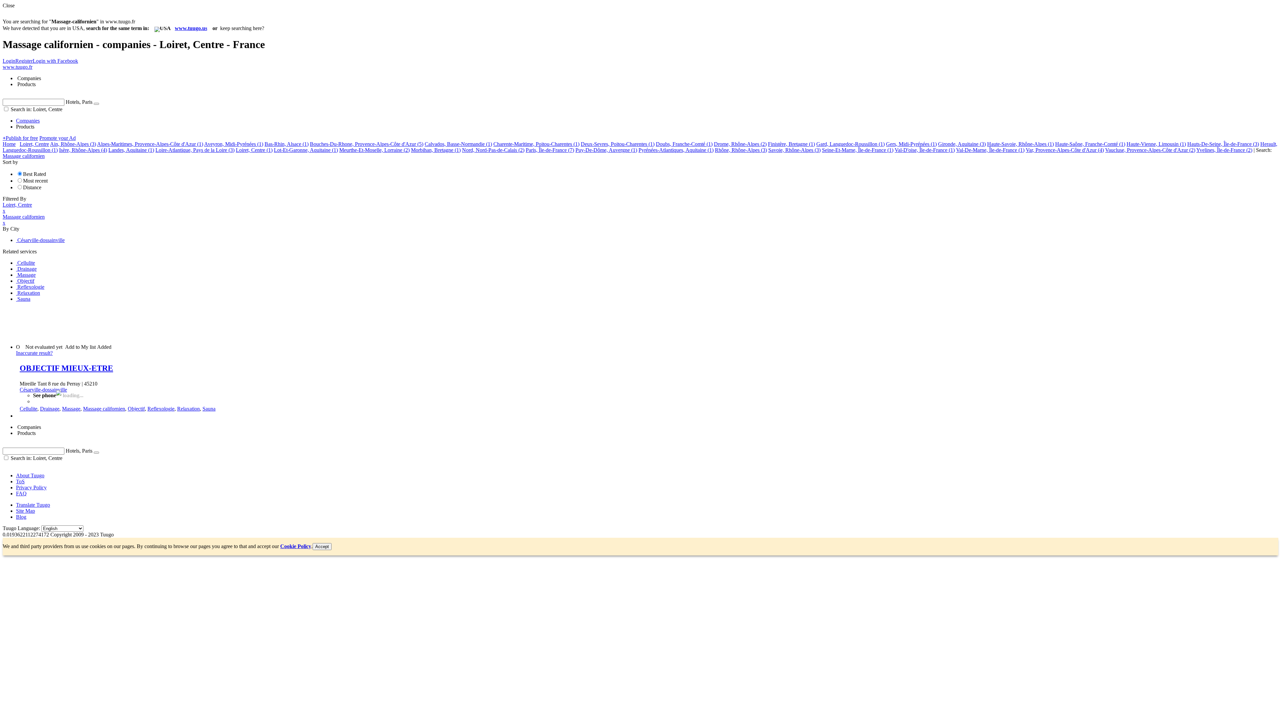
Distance (32, 187)
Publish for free (20, 138)
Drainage (49, 409)
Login (9, 61)
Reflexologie (160, 409)
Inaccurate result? (34, 353)
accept (322, 546)
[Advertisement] (124, 322)
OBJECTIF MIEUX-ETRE (66, 368)
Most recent (35, 181)
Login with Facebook (55, 61)
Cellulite (28, 409)
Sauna (209, 409)
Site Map (25, 511)
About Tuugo (30, 475)
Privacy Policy (31, 487)
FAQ (21, 493)
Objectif (136, 409)
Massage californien (104, 409)
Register (24, 61)
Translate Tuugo (33, 505)
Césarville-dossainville (43, 390)
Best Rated (34, 174)
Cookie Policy (295, 546)
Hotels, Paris (79, 102)
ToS (20, 481)
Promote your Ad (57, 138)
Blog (21, 517)
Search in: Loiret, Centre (35, 109)
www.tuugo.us (191, 28)
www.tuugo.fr (17, 67)
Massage (71, 409)
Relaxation (188, 409)
